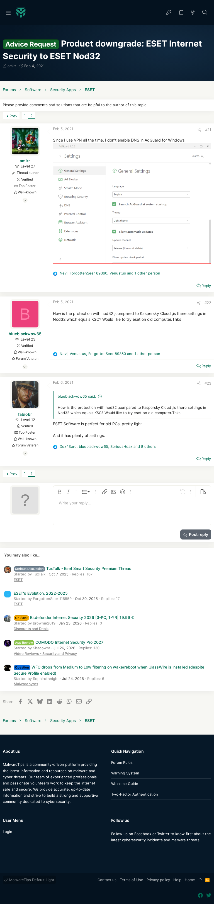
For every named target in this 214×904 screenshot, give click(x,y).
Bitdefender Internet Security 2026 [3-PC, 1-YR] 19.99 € (74, 617)
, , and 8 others (108, 446)
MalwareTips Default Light (31, 880)
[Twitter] (122, 851)
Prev (13, 116)
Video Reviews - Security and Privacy (45, 653)
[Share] (199, 129)
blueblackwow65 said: (77, 396)
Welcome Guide (124, 783)
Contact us (107, 880)
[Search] (205, 13)
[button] (8, 13)
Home (190, 880)
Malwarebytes (26, 684)
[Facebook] (113, 851)
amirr (12, 66)
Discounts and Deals (31, 628)
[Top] (200, 880)
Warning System (125, 773)
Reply (206, 285)
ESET (18, 579)
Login (7, 831)
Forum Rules (122, 762)
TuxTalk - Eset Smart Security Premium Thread (73, 568)
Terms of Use (131, 880)
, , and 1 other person (110, 273)
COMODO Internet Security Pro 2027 (59, 642)
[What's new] (193, 13)
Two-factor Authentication (134, 794)
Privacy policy (158, 880)
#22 (208, 302)
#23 (208, 383)
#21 (208, 129)
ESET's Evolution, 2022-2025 (41, 593)
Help (177, 880)
